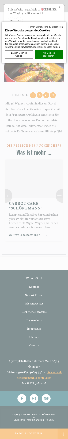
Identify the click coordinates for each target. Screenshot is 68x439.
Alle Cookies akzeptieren (49, 54)
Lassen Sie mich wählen (19, 54)
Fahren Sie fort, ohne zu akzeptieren (45, 27)
